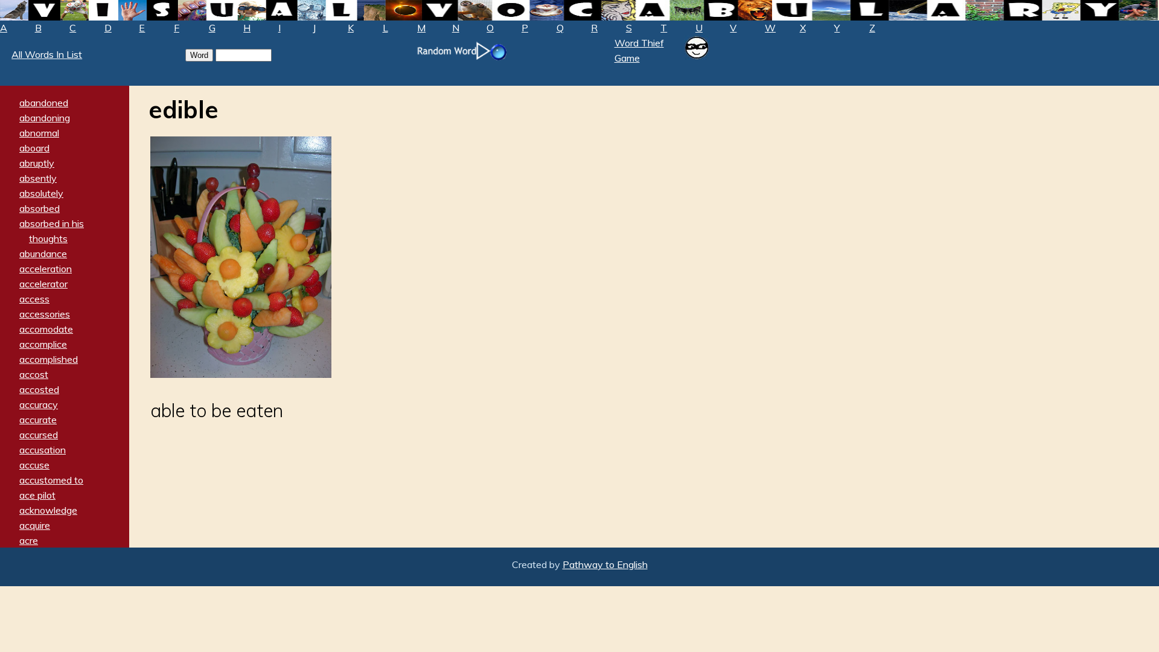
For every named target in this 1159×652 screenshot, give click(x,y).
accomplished (48, 359)
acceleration (45, 269)
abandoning (44, 118)
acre (28, 540)
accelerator (43, 284)
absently (38, 178)
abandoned (43, 103)
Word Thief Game (639, 50)
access (34, 299)
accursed (38, 435)
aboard (34, 148)
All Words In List (46, 54)
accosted (39, 389)
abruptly (36, 163)
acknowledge (48, 510)
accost (33, 374)
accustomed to (51, 480)
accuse (34, 465)
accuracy (38, 404)
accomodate (46, 329)
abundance (43, 254)
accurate (38, 420)
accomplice (43, 344)
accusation (42, 450)
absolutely (41, 193)
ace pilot (37, 495)
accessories (44, 314)
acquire (34, 525)
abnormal (39, 133)
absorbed (39, 208)
